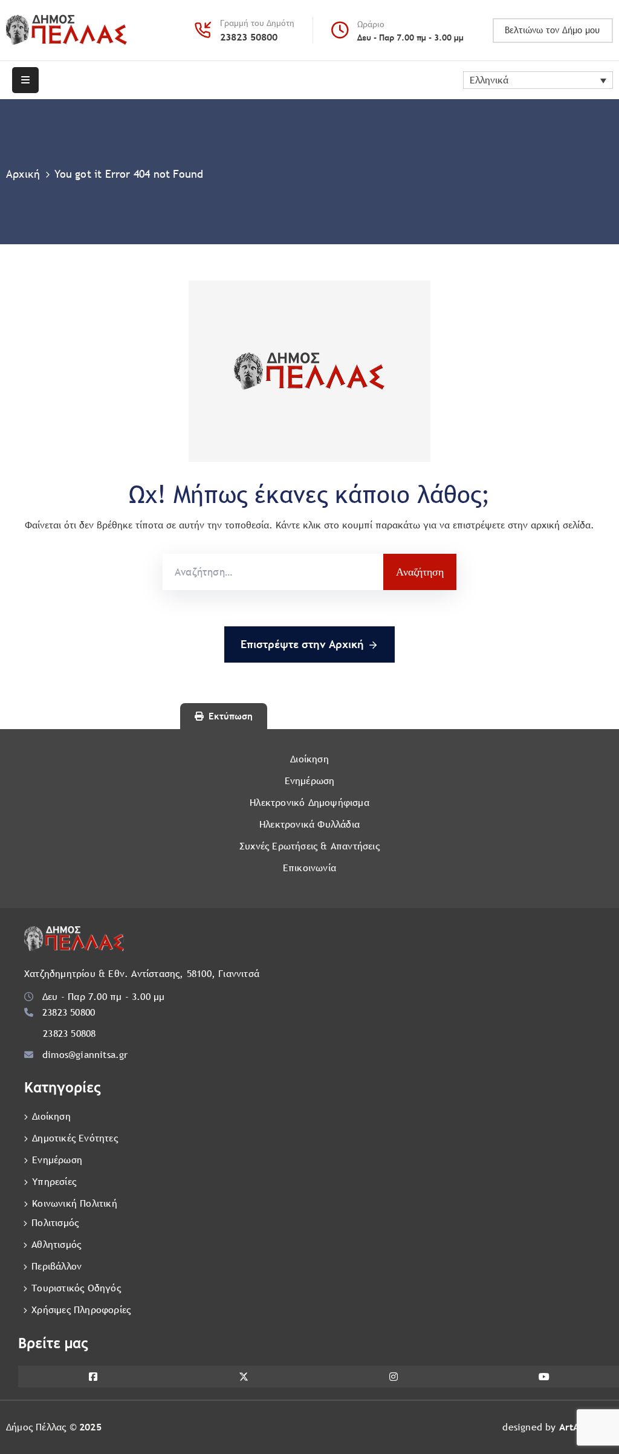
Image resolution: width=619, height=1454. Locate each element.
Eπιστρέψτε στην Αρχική (302, 644)
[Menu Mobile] (25, 80)
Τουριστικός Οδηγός (76, 1288)
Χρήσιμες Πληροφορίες (81, 1310)
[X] (244, 1376)
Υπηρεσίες (54, 1181)
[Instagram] (394, 1376)
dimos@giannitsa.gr (85, 1054)
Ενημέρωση (310, 781)
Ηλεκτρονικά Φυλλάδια (309, 824)
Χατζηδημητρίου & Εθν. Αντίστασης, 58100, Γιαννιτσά (141, 973)
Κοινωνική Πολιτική (74, 1203)
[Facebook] (93, 1376)
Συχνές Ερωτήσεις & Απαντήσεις (309, 846)
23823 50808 (69, 1033)
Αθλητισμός (56, 1244)
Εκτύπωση (231, 716)
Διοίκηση (309, 759)
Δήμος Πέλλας (36, 1427)
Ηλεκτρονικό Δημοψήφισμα (309, 802)
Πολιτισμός (55, 1222)
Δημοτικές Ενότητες (75, 1138)
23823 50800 (248, 37)
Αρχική (23, 173)
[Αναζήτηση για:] (273, 572)
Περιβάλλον (56, 1266)
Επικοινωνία (309, 868)
